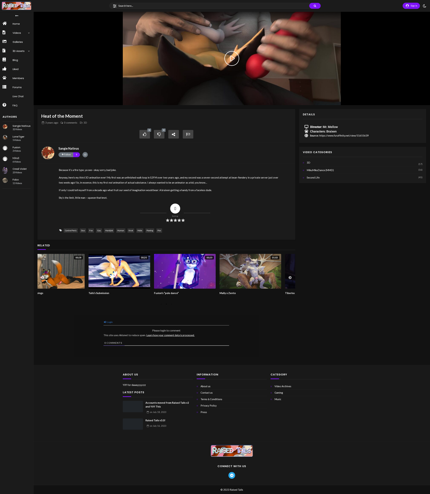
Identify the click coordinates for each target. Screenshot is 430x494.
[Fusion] (5, 148)
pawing (150, 230)
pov (159, 230)
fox (91, 230)
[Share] (173, 134)
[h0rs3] (5, 158)
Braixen (331, 131)
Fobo (16, 179)
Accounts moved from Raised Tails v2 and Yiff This (167, 404)
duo (83, 230)
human (120, 230)
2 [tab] (166, 304)
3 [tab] (171, 304)
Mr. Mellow (330, 127)
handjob (109, 230)
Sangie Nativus (22, 126)
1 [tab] (161, 304)
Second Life (313, 177)
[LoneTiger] (5, 137)
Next (290, 277)
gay (99, 230)
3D (85, 122)
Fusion (16, 147)
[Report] (188, 134)
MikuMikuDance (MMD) (320, 170)
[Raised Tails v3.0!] (133, 424)
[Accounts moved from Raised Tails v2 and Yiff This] (133, 406)
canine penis (71, 230)
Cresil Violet (20, 169)
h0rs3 (16, 158)
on (158, 412)
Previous (42, 277)
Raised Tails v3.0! (155, 420)
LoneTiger (18, 136)
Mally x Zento (181, 293)
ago (51, 122)
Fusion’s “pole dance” (119, 293)
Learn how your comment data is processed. (170, 335)
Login (109, 322)
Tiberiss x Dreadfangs (251, 293)
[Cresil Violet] (5, 170)
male (140, 230)
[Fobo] (5, 180)
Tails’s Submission (51, 293)
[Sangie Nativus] (5, 126)
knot (131, 230)
